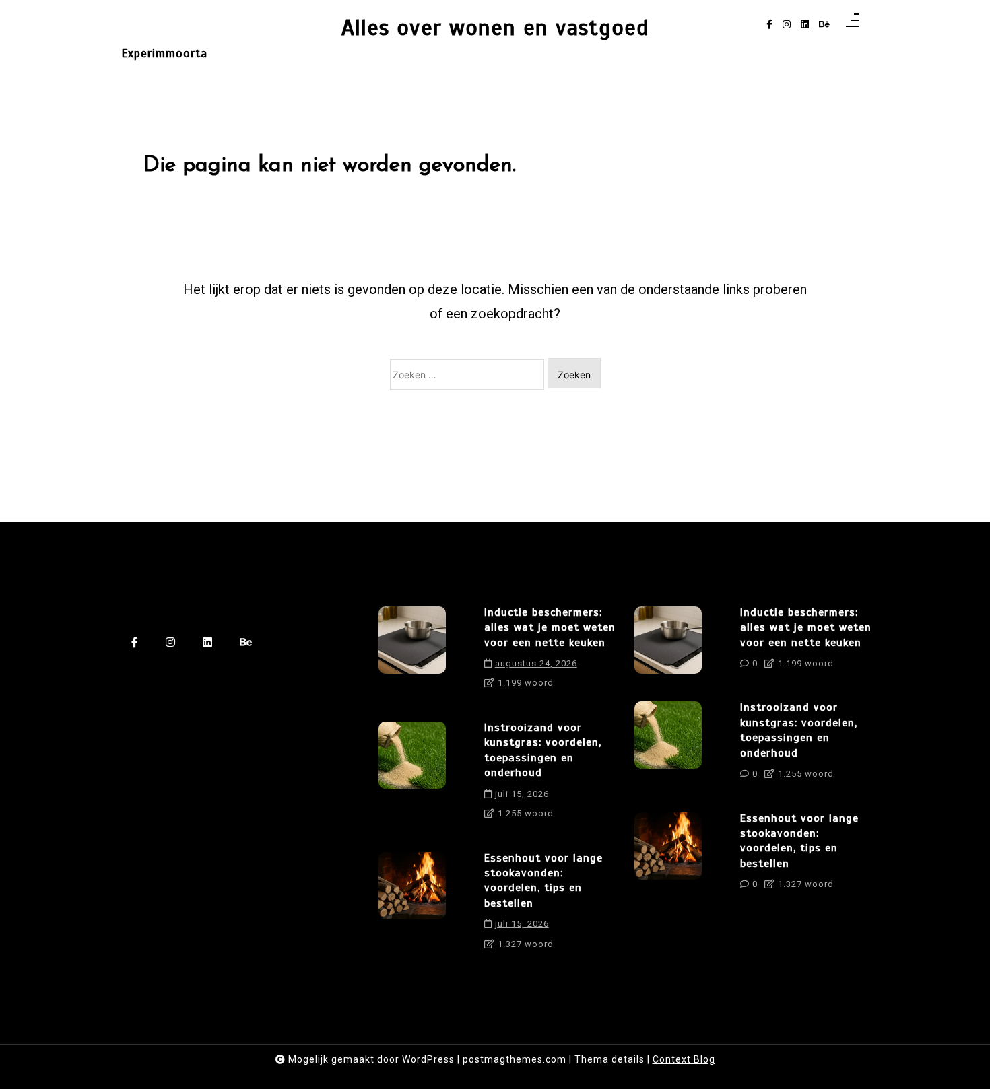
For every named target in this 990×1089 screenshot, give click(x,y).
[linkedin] (805, 24)
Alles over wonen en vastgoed (495, 28)
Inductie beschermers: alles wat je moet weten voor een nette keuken (550, 627)
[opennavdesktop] (852, 24)
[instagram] (787, 24)
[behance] (824, 24)
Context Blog (684, 1059)
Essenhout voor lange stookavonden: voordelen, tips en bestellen (543, 880)
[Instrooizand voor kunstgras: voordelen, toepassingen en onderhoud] (412, 775)
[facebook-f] (769, 24)
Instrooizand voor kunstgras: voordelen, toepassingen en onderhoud (542, 750)
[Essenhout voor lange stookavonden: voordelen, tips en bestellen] (412, 906)
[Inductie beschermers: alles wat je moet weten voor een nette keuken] (412, 652)
